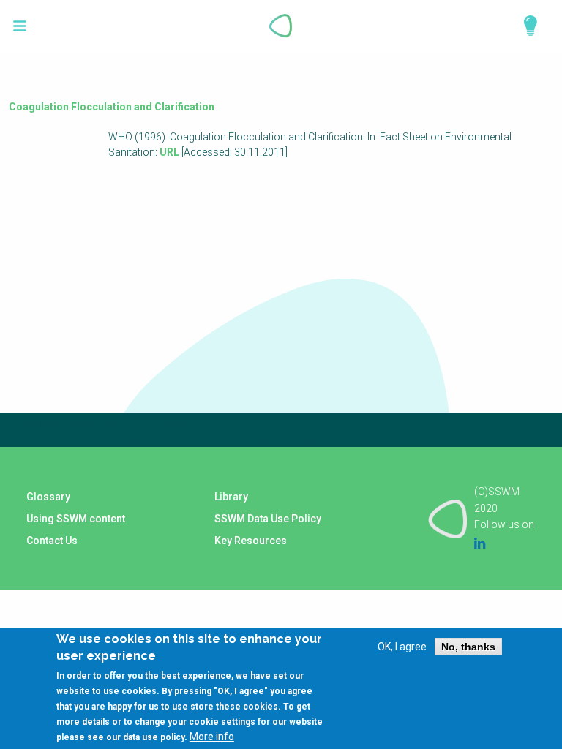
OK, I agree (402, 646)
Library (231, 497)
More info (212, 736)
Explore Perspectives (524, 25)
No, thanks (468, 646)
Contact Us (52, 540)
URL (169, 152)
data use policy (153, 737)
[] (20, 26)
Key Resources (250, 540)
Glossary (48, 497)
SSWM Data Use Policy (267, 518)
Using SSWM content (75, 518)
